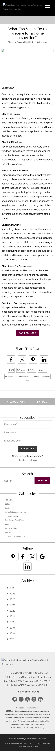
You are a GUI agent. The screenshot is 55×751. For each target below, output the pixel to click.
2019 (12, 627)
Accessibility (28, 727)
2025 (12, 593)
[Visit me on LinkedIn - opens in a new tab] (27, 566)
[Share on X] (22, 359)
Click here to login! (27, 460)
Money (7, 524)
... (27, 382)
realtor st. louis (11, 528)
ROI (12, 370)
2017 (12, 639)
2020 (12, 622)
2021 (12, 616)
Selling (43, 370)
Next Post (42, 401)
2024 (12, 599)
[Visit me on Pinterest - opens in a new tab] (13, 557)
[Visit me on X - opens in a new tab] (32, 557)
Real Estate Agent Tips (14, 520)
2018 (12, 633)
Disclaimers (21, 746)
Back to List (27, 333)
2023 (12, 605)
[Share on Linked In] (44, 359)
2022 (12, 610)
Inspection (11, 376)
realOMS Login (32, 746)
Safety (32, 370)
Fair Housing (39, 727)
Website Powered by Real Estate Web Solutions (27, 738)
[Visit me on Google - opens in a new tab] (42, 557)
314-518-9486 (32, 691)
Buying (22, 370)
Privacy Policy (16, 727)
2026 (12, 588)
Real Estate (10, 499)
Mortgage (9, 532)
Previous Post (15, 401)
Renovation (26, 376)
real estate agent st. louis (15, 512)
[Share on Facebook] (11, 359)
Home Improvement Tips (15, 536)
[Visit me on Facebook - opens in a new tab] (22, 557)
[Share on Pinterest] (33, 359)
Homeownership (43, 376)
